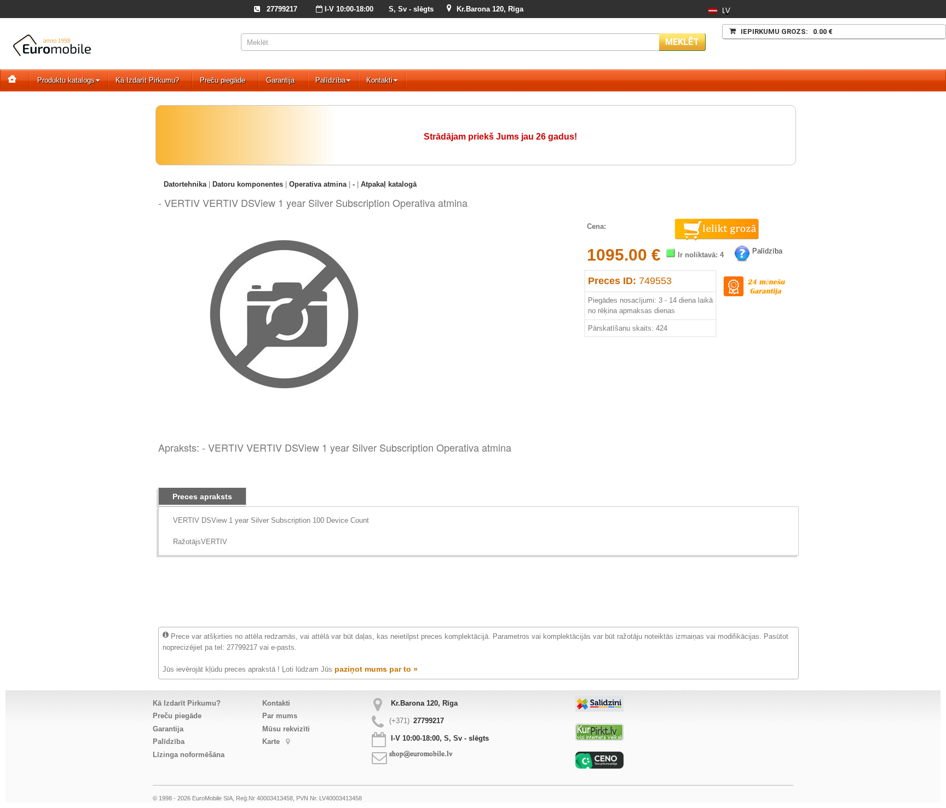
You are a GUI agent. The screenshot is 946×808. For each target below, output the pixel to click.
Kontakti (379, 80)
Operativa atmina (318, 184)
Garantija (280, 80)
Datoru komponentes (247, 184)
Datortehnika (185, 184)
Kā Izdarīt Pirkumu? (147, 80)
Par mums (279, 716)
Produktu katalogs (66, 80)
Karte (272, 741)
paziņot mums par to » (376, 669)
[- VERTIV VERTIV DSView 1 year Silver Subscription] (284, 232)
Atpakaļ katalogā (389, 184)
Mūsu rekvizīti (286, 729)
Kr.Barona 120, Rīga (490, 9)
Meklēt (682, 42)
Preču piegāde (222, 80)
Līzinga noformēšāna (188, 755)
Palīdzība (330, 80)
